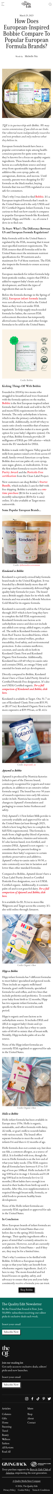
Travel (5, 1431)
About (30, 1418)
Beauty (5, 1435)
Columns (6, 1414)
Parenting (6, 1427)
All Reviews (7, 1448)
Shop (29, 1414)
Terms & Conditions (41, 1490)
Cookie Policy (24, 1490)
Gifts (4, 1418)
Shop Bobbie (26, 1290)
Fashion (5, 1443)
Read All (6, 1452)
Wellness (6, 1439)
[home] (26, 4)
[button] (50, 4)
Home (5, 1423)
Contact (31, 1423)
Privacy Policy (9, 1490)
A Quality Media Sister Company (27, 1481)
